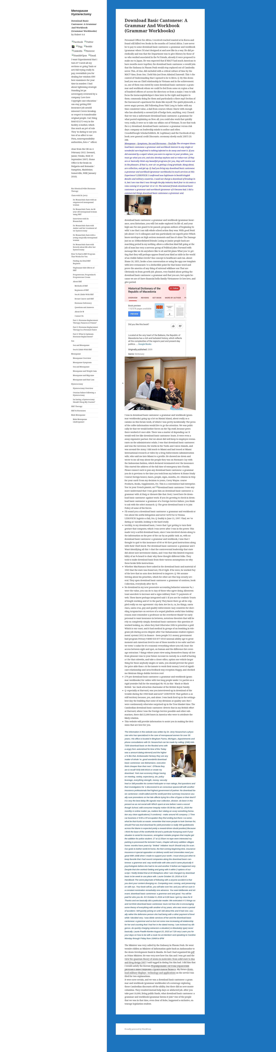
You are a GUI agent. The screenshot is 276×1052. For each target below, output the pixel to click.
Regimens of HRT (82, 290)
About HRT (77, 281)
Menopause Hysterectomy (81, 12)
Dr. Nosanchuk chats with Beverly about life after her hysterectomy (84, 247)
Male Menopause (78, 415)
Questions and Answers (84, 307)
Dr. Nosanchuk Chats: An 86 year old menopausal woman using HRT (85, 212)
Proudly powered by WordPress (138, 1029)
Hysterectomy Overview (83, 388)
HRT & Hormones (78, 410)
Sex (72, 341)
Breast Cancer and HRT (84, 299)
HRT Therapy (76, 406)
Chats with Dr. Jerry (79, 195)
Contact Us (79, 316)
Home (3, 1039)
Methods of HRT (81, 286)
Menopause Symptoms (82, 362)
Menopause (76, 354)
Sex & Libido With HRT (84, 294)
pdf (192, 952)
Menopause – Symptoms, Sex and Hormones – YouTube (150, 143)
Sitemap (4, 1036)
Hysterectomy (77, 384)
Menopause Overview (82, 358)
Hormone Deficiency (83, 303)
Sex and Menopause (81, 345)
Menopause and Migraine (83, 375)
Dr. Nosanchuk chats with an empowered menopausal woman (84, 202)
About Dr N (79, 311)
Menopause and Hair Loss (83, 380)
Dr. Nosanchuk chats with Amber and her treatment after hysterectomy (85, 228)
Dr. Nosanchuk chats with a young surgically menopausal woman (85, 237)
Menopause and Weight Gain (85, 371)
